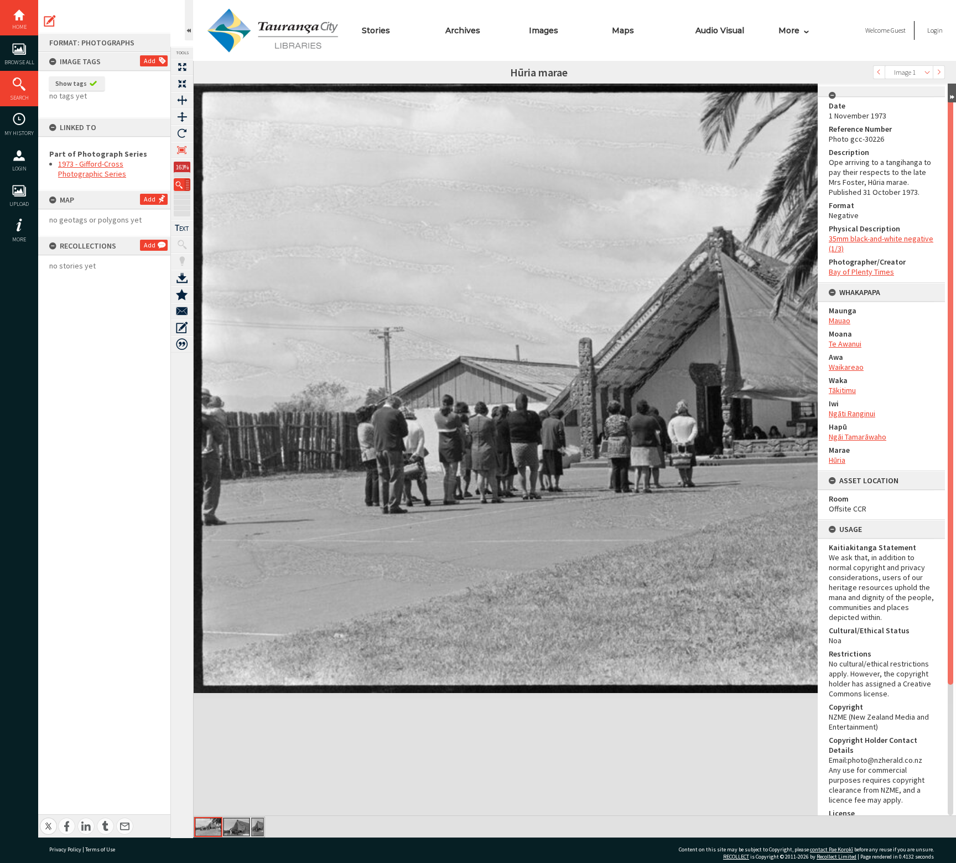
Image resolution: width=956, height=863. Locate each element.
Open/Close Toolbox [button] (189, 20)
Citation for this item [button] (182, 344)
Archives (462, 30)
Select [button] (927, 72)
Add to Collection (182, 294)
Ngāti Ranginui (852, 413)
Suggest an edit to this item (50, 21)
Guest (898, 30)
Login (19, 168)
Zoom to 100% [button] (182, 150)
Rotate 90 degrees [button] (182, 133)
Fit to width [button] (182, 100)
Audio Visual (719, 30)
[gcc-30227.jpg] (236, 827)
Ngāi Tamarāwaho (857, 437)
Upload (19, 204)
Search (19, 97)
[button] (182, 184)
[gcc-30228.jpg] (257, 827)
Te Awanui (845, 344)
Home (19, 26)
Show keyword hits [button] (182, 244)
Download (182, 278)
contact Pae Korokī (831, 849)
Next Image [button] (938, 72)
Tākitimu (842, 390)
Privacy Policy (65, 849)
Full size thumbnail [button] (182, 67)
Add (149, 60)
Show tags (71, 83)
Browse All (19, 62)
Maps (623, 30)
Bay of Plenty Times (861, 272)
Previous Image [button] (879, 72)
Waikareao (846, 367)
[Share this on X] (48, 820)
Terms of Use (100, 849)
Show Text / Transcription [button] (182, 228)
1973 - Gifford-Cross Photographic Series (92, 169)
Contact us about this (182, 311)
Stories (376, 30)
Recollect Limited (836, 856)
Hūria (837, 460)
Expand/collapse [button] (952, 93)
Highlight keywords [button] (182, 261)
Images (543, 30)
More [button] (19, 239)
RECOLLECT (736, 856)
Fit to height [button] (182, 116)
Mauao (839, 320)
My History (19, 133)
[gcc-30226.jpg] (208, 827)
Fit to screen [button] (182, 83)
